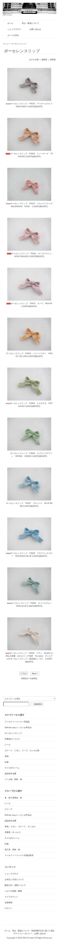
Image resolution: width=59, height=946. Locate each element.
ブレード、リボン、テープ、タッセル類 (22, 750)
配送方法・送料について (15, 885)
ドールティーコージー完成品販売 (19, 855)
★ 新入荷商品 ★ (13, 798)
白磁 (7, 762)
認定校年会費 (10, 773)
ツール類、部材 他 (13, 779)
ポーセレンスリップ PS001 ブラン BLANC (30, 653)
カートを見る (13, 35)
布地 (7, 756)
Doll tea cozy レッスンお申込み (18, 727)
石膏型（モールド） (13, 832)
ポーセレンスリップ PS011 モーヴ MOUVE (31, 303)
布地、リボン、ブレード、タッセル (20, 826)
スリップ (8, 809)
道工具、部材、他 (12, 849)
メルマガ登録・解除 (13, 891)
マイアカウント (11, 897)
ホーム (10, 23)
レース (7, 745)
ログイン (8, 908)
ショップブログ (14, 29)
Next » (35, 673)
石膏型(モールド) (12, 739)
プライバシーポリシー (22, 933)
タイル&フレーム (12, 768)
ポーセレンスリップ (18, 44)
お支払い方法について (14, 879)
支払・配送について (30, 23)
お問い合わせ (35, 29)
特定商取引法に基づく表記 (42, 931)
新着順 (53, 59)
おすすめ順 (34, 59)
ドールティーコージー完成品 (17, 722)
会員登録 (8, 902)
